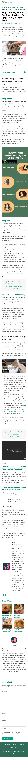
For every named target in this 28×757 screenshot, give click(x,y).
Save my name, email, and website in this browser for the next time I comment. (14, 733)
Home (22, 744)
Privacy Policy (14, 747)
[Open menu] (25, 2)
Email (4, 720)
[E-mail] (4, 595)
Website (4, 728)
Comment (5, 691)
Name (4, 713)
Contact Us (15, 744)
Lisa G (14, 645)
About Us (7, 744)
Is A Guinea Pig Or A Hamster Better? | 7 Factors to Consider (15, 434)
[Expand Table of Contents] (25, 72)
